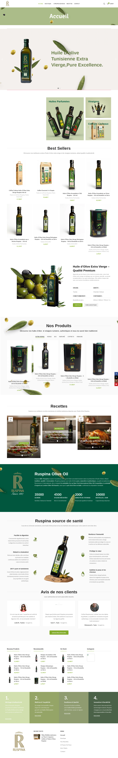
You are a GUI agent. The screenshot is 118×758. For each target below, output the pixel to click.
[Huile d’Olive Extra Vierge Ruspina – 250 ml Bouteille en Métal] (98, 223)
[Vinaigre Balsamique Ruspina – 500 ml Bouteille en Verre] (36, 669)
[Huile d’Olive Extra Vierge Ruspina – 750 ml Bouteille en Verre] (10, 669)
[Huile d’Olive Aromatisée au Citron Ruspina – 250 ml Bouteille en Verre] (98, 175)
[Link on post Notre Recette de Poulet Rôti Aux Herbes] (94, 433)
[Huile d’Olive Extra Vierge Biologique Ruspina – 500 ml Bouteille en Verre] (72, 221)
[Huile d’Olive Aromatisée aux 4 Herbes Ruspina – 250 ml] (19, 221)
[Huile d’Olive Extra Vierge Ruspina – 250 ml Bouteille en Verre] (45, 356)
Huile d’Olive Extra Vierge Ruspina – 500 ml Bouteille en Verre (22, 657)
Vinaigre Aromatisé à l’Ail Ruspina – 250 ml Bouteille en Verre (49, 657)
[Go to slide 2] (59, 88)
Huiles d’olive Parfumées (72, 198)
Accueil (62, 735)
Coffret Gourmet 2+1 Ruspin (45, 190)
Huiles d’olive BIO (46, 241)
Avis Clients (63, 748)
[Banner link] (65, 118)
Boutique (63, 738)
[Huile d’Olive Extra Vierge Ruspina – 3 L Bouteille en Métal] (72, 357)
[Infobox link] (43, 501)
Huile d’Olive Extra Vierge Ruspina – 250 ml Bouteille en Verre (22, 679)
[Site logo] (7, 3)
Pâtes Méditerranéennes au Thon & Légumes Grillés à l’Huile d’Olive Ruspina (23, 449)
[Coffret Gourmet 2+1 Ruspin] (45, 173)
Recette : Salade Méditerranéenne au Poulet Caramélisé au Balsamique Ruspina (59, 435)
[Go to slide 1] (58, 88)
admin (25, 455)
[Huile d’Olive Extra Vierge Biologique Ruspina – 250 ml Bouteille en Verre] (45, 220)
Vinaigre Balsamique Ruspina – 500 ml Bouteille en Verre (49, 668)
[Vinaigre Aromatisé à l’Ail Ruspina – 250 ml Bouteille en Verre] (36, 658)
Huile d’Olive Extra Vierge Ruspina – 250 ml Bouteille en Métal (49, 679)
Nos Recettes (24, 443)
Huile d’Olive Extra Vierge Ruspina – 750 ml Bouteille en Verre (22, 668)
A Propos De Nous (65, 745)
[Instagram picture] (91, 658)
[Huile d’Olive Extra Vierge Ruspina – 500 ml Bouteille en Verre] (10, 658)
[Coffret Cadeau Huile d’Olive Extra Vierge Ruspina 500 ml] (19, 173)
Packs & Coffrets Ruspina (17, 195)
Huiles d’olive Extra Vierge (96, 249)
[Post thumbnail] (37, 738)
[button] (2, 59)
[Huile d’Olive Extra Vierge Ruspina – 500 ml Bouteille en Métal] (98, 359)
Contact (62, 751)
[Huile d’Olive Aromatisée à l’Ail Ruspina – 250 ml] (72, 175)
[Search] (104, 4)
